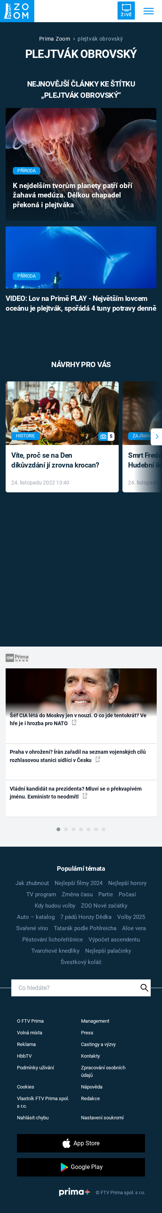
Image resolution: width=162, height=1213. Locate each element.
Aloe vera (134, 928)
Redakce (90, 1098)
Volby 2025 (131, 917)
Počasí (127, 894)
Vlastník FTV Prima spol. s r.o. (43, 1102)
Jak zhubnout (32, 883)
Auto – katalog (36, 917)
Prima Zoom (54, 39)
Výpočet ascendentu (114, 939)
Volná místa (29, 1032)
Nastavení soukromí (102, 1117)
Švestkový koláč (81, 962)
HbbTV (24, 1056)
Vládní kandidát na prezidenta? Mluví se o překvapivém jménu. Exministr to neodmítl (76, 793)
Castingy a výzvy (98, 1044)
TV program (41, 894)
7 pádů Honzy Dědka (86, 917)
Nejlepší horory (127, 883)
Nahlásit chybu (33, 1117)
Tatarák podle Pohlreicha (85, 928)
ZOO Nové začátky (104, 905)
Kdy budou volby (55, 905)
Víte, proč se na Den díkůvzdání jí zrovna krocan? (55, 460)
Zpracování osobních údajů (103, 1071)
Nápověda (91, 1087)
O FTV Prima (30, 1021)
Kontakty (90, 1056)
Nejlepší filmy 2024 (78, 883)
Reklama (26, 1044)
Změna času (77, 894)
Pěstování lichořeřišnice (52, 939)
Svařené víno (32, 928)
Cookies (25, 1087)
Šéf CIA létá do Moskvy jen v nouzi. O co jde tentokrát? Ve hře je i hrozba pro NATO (78, 719)
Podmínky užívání (35, 1067)
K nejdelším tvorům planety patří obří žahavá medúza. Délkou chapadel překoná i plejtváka (72, 196)
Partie (105, 894)
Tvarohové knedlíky (55, 950)
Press (87, 1032)
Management (95, 1021)
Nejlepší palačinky (108, 950)
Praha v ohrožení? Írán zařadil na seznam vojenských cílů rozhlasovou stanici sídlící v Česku (78, 756)
